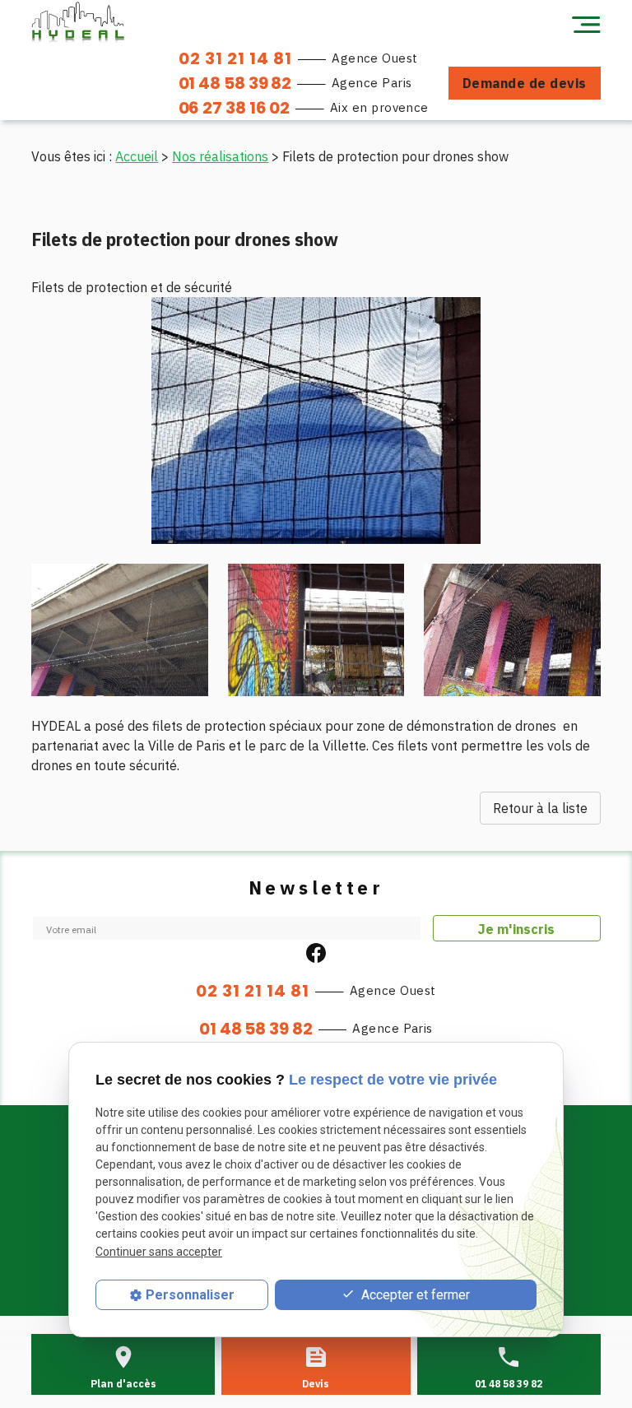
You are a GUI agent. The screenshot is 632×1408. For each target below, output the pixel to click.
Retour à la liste (540, 808)
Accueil (136, 156)
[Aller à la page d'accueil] (78, 23)
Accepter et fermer (414, 1295)
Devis (315, 1384)
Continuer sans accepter (158, 1251)
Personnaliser (190, 1295)
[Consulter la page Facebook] (316, 951)
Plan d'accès (123, 1384)
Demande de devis (524, 83)
